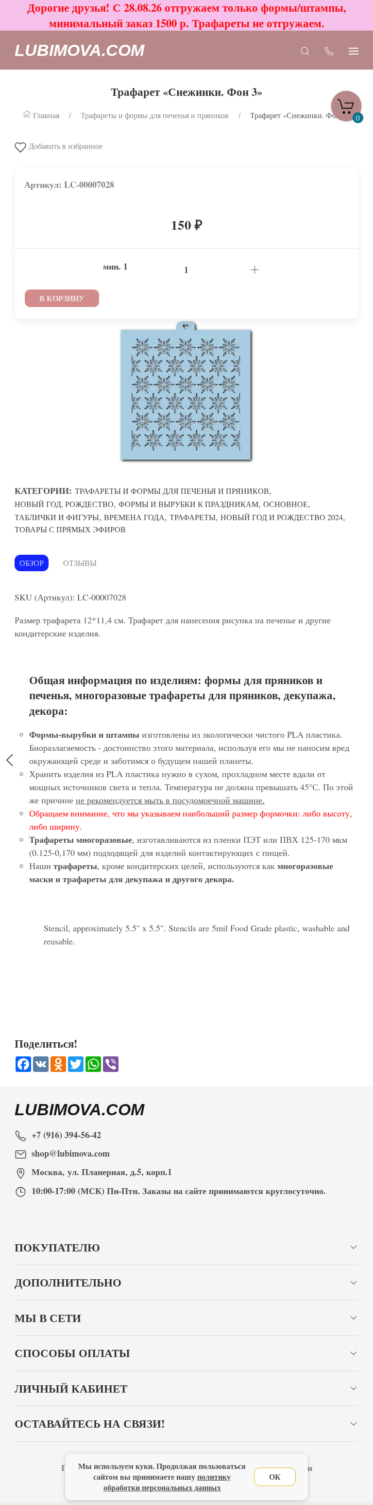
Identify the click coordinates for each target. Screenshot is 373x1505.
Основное (285, 504)
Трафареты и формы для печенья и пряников (172, 491)
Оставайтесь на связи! (90, 1423)
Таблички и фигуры (57, 517)
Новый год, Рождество (64, 504)
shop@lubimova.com (71, 1153)
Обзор (31, 563)
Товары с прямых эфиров (70, 529)
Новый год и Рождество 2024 (281, 517)
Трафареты (193, 517)
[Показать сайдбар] (353, 50)
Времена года (134, 517)
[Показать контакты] (329, 50)
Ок (275, 1476)
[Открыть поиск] (305, 50)
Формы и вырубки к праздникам (188, 504)
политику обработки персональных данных (167, 1482)
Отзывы (80, 563)
